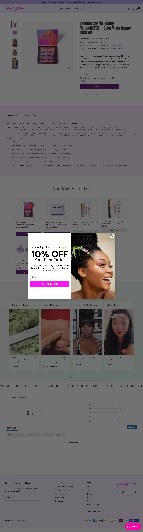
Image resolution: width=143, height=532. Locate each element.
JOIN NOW (50, 283)
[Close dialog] (112, 236)
